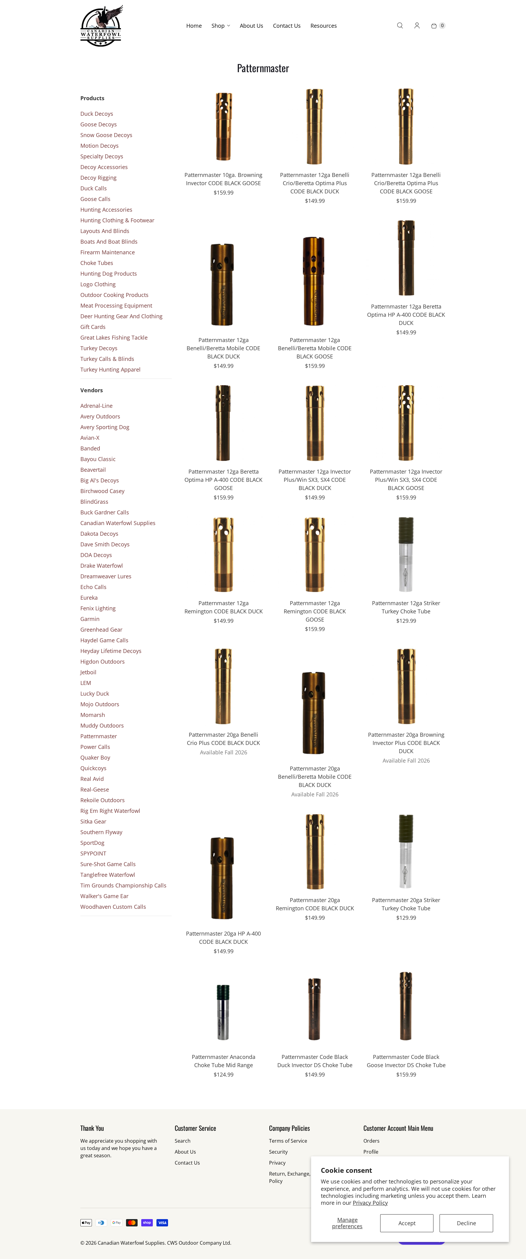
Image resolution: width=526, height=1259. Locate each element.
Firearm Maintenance (107, 252)
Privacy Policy (370, 1202)
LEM (85, 682)
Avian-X (89, 437)
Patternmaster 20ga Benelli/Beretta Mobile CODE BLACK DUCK (315, 776)
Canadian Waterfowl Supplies (118, 523)
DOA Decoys (96, 555)
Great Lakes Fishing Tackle (114, 337)
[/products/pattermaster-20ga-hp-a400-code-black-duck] (223, 868)
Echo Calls (93, 587)
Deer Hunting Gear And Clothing (121, 316)
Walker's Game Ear (104, 896)
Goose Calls (95, 199)
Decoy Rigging (98, 177)
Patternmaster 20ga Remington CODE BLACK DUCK (315, 904)
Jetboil (88, 672)
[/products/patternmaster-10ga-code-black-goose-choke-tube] (223, 126)
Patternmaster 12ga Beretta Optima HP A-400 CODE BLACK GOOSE (223, 480)
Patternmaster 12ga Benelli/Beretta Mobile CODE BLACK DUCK (223, 348)
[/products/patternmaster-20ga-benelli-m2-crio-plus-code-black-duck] (223, 686)
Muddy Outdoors (102, 725)
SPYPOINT (93, 853)
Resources (323, 25)
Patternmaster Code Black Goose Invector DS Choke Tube (406, 1061)
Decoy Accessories (104, 167)
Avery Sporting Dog (104, 427)
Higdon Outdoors (102, 661)
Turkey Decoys (98, 348)
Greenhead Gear (101, 629)
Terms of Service (288, 1140)
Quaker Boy (95, 757)
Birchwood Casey (102, 491)
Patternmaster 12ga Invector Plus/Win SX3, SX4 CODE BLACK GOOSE (406, 480)
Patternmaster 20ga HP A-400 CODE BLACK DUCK (223, 937)
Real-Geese (94, 789)
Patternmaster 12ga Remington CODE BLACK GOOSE (315, 611)
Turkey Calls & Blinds (107, 358)
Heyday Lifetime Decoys (111, 650)
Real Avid (92, 778)
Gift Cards (93, 326)
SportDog (92, 842)
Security (278, 1151)
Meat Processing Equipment (116, 305)
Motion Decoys (99, 145)
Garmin (90, 618)
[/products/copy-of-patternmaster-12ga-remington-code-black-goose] (314, 554)
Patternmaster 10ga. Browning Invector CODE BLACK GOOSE (223, 179)
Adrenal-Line (96, 405)
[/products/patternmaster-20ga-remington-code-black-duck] (314, 851)
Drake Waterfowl (101, 565)
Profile (370, 1151)
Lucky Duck (94, 693)
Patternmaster (98, 736)
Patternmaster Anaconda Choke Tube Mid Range (223, 1061)
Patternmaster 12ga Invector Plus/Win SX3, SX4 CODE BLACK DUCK (315, 480)
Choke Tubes (96, 262)
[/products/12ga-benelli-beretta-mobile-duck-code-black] (223, 274)
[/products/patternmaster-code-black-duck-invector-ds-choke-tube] (314, 1008)
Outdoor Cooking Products (114, 294)
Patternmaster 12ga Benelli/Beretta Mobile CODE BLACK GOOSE (315, 348)
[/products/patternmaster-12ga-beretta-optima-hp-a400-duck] (406, 258)
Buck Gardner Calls (104, 512)
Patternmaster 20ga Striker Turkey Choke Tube (406, 904)
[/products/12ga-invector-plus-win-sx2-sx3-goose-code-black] (406, 423)
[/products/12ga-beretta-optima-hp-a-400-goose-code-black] (223, 423)
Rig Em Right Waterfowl (110, 810)
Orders (371, 1140)
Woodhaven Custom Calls (113, 906)
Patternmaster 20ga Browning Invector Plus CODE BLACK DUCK (406, 743)
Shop (218, 25)
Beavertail (93, 469)
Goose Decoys (98, 124)
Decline (466, 1223)
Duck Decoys (96, 113)
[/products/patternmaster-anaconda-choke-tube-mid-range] (223, 1008)
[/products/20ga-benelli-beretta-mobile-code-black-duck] (314, 703)
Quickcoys (93, 768)
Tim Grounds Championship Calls (123, 885)
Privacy (277, 1162)
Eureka (89, 597)
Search (183, 1140)
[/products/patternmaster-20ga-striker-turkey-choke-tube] (406, 851)
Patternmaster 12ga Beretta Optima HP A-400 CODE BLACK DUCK (406, 314)
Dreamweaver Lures (106, 576)
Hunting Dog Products (108, 273)
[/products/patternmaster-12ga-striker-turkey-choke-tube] (406, 554)
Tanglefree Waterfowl (107, 874)
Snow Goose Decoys (106, 135)
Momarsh (92, 714)
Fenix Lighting (98, 608)
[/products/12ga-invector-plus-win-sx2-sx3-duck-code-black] (314, 423)
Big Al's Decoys (99, 480)
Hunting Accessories (106, 209)
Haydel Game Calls (104, 640)
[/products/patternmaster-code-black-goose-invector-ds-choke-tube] (406, 1008)
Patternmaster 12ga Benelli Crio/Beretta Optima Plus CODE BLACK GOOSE (406, 183)
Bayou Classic (98, 459)
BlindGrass (94, 501)
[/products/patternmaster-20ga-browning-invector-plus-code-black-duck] (406, 686)
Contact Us (287, 25)
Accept (407, 1223)
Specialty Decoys (101, 156)
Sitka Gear (93, 821)
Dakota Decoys (99, 533)
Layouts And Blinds (104, 231)
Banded (90, 448)
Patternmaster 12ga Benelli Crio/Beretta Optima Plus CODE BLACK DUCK (314, 183)
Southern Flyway (101, 832)
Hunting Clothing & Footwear (117, 220)
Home (194, 25)
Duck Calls (93, 188)
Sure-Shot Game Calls (108, 864)
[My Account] (417, 25)
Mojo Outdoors (99, 704)
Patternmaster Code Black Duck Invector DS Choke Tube (314, 1061)
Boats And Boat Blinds (109, 241)
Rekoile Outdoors (102, 800)
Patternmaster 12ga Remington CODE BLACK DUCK (223, 607)
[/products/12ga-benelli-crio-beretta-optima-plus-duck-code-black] (314, 126)
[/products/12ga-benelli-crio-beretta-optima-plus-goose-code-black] (406, 126)
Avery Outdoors (100, 416)
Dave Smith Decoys (105, 544)
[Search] (400, 25)
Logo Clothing (98, 284)
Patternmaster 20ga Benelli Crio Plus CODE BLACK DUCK (223, 738)
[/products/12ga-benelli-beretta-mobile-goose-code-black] (314, 274)
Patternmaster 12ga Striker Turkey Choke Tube (406, 607)
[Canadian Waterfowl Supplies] (101, 26)
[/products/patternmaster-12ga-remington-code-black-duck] (223, 554)
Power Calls (95, 746)
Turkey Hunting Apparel (110, 369)
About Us (251, 25)
